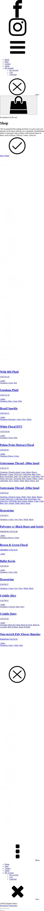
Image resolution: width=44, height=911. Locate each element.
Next (6, 662)
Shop (7, 62)
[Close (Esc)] (8, 908)
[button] (24, 179)
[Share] (6, 908)
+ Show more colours (8, 348)
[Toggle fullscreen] (3, 908)
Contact (7, 64)
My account (9, 68)
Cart (11, 72)
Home (7, 60)
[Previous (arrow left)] (1, 910)
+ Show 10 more (6, 261)
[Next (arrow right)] (3, 910)
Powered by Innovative (8, 906)
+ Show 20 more (6, 298)
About (7, 66)
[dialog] (22, 751)
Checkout (13, 74)
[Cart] (18, 105)
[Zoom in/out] (1, 908)
